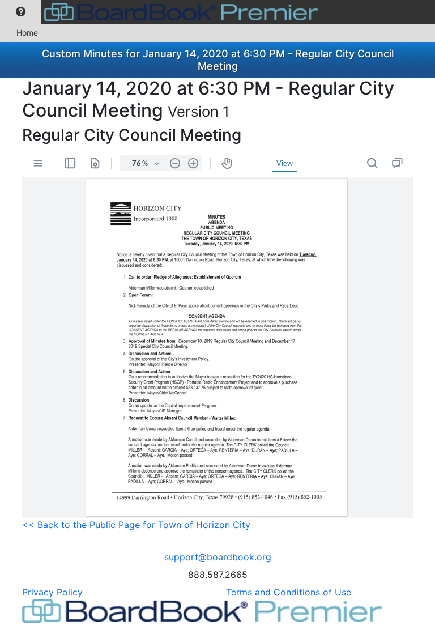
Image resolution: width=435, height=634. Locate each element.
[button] (21, 12)
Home (27, 32)
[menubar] (161, 12)
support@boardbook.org (217, 557)
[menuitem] (20, 12)
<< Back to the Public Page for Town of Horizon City (136, 524)
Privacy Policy (52, 592)
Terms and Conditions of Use (288, 592)
